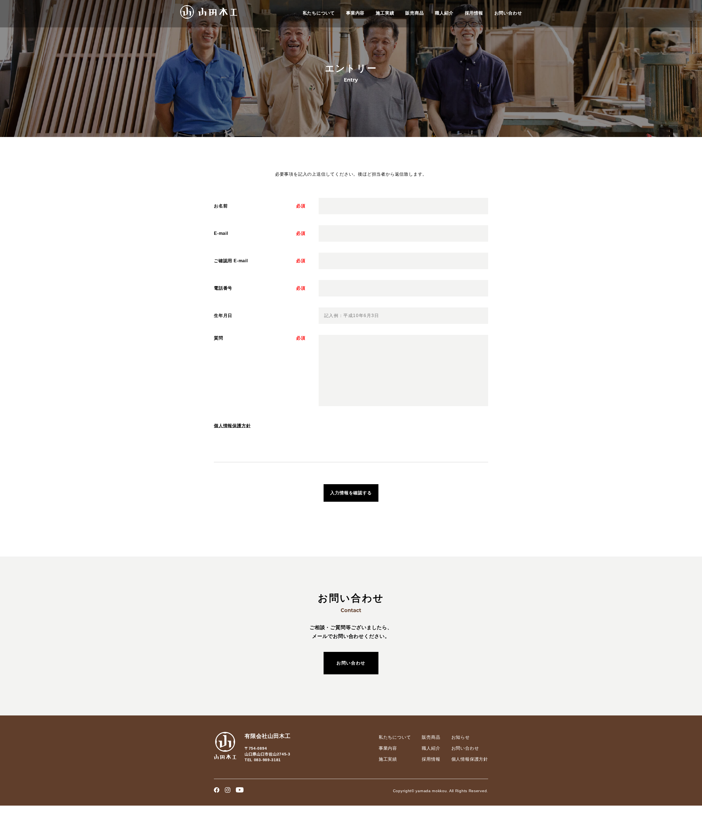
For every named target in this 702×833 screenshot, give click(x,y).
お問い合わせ (508, 13)
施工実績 (385, 13)
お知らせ (460, 737)
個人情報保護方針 (232, 425)
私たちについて (319, 13)
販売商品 (414, 13)
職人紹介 (444, 13)
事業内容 (355, 13)
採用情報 (474, 13)
